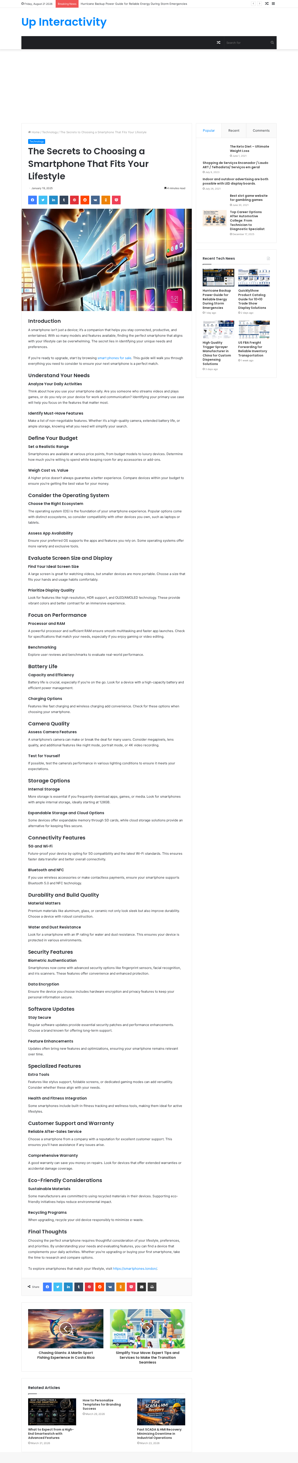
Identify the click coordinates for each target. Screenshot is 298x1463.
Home (35, 132)
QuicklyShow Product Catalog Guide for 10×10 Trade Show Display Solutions (133, 3)
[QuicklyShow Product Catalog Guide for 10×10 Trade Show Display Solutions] (254, 278)
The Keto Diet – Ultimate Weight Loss (249, 148)
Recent (233, 130)
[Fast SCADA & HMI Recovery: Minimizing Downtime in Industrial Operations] (161, 1411)
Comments (261, 130)
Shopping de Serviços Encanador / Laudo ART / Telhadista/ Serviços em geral (235, 165)
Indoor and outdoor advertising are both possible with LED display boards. (235, 181)
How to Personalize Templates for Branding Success (102, 1404)
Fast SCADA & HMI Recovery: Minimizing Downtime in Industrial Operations (159, 1433)
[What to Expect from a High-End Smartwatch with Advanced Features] (52, 1411)
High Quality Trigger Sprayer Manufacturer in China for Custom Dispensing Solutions (217, 353)
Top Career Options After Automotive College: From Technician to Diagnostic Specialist (247, 220)
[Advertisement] (149, 86)
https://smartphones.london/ (135, 1268)
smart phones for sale (114, 358)
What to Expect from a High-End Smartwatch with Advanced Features (51, 1433)
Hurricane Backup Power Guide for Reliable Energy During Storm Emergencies (217, 299)
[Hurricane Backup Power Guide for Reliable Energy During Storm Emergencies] (218, 278)
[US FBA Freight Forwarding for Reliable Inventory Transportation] (254, 329)
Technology (50, 132)
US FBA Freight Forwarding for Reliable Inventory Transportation (252, 349)
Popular (209, 130)
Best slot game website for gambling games (249, 197)
